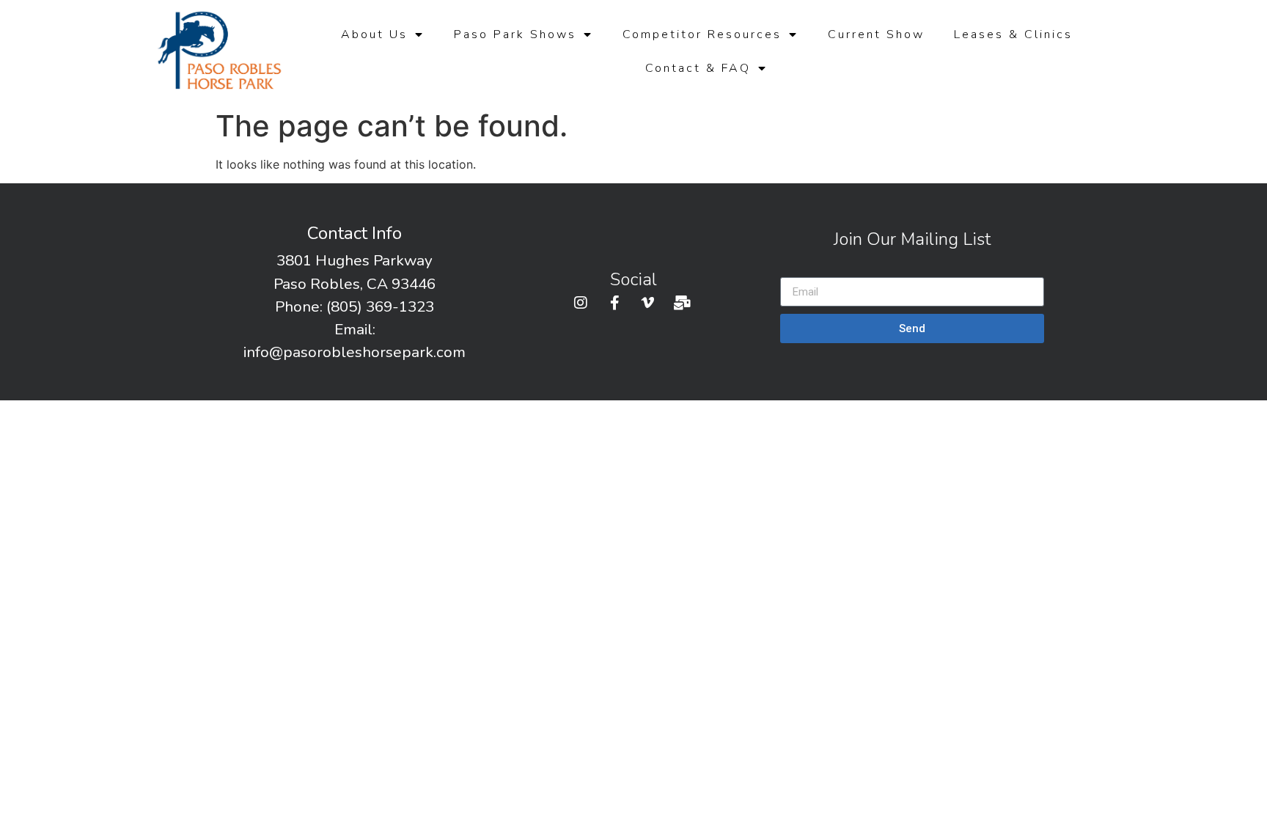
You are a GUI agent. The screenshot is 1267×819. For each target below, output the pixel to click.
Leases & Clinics (1013, 34)
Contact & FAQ (698, 68)
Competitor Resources (702, 34)
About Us (374, 34)
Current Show (876, 34)
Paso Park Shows (515, 34)
